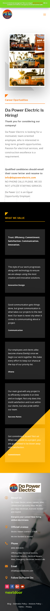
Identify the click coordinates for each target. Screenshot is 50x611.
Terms (21, 607)
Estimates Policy (20, 604)
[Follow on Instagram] (7, 587)
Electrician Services (19, 556)
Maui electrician (21, 509)
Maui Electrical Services (27, 553)
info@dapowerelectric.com (20, 177)
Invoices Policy (35, 604)
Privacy (29, 607)
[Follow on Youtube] (22, 587)
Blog (9, 604)
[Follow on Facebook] (12, 587)
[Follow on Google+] (17, 587)
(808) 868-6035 (38, 3)
